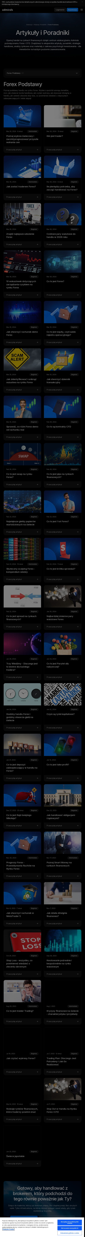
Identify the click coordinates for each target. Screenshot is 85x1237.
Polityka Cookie (8, 1229)
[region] (42, 1227)
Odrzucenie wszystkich (69, 1228)
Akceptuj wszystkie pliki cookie (70, 1222)
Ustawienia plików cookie (69, 1233)
